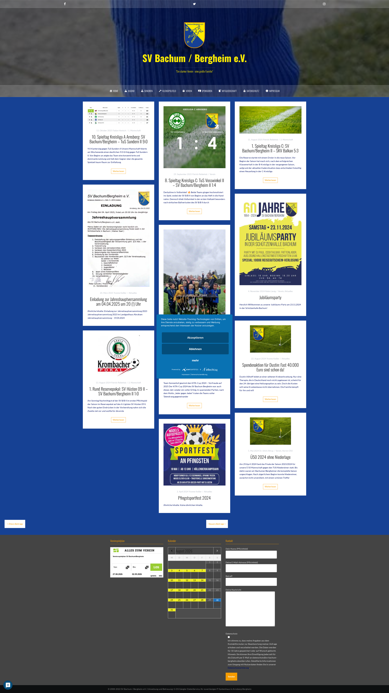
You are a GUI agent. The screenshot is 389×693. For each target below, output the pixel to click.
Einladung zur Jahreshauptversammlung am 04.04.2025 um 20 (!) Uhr (118, 301)
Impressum (186, 374)
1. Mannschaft (134, 130)
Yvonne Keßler (120, 293)
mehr (195, 360)
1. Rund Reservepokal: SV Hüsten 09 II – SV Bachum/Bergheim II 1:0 (118, 391)
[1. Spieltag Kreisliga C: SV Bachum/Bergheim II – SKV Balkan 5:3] (270, 119)
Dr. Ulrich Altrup (266, 451)
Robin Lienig (270, 291)
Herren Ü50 (287, 451)
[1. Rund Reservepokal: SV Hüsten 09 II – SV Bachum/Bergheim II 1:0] (118, 355)
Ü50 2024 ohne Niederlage (270, 457)
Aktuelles (133, 293)
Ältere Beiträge (16, 524)
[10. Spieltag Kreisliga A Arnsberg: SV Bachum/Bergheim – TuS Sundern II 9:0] (119, 115)
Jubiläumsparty (270, 297)
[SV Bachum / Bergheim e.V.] (194, 35)
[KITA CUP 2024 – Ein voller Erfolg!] (194, 296)
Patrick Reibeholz (199, 174)
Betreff (229, 576)
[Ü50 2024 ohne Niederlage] (270, 430)
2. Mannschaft (287, 139)
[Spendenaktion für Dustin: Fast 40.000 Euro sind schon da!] (270, 338)
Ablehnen (195, 349)
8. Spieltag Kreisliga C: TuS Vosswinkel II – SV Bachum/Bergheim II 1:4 (194, 182)
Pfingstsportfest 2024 (194, 498)
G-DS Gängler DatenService (187, 689)
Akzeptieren (195, 337)
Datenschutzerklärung (238, 667)
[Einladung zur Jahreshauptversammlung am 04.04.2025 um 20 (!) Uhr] (119, 237)
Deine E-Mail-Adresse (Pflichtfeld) (242, 562)
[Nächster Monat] (217, 550)
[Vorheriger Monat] (172, 550)
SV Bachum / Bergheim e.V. (194, 58)
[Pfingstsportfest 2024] (194, 454)
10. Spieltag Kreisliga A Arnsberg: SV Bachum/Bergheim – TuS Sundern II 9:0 (119, 139)
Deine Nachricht (233, 589)
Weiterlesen (118, 171)
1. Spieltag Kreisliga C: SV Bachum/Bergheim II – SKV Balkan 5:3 (270, 148)
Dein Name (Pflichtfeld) (237, 548)
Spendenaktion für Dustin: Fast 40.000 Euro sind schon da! (270, 367)
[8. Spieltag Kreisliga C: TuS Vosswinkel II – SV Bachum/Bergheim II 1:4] (194, 137)
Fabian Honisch (119, 130)
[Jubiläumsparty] (270, 241)
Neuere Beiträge (216, 524)
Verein (212, 174)
